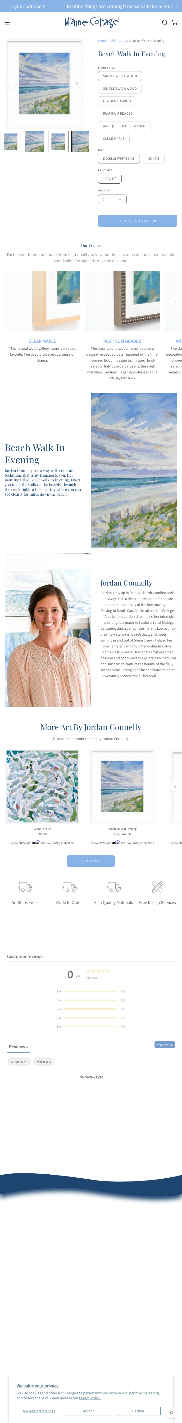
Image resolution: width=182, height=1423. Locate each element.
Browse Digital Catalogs (114, 1228)
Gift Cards (103, 1251)
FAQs (9, 1228)
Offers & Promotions (21, 1220)
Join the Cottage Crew (113, 1236)
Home (102, 40)
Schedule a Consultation (115, 1212)
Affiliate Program (109, 1304)
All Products (119, 40)
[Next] (176, 6)
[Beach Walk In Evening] (10, 141)
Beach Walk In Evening (122, 829)
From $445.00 (122, 834)
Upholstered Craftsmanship (26, 1288)
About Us (12, 1204)
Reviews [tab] (18, 1046)
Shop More (91, 861)
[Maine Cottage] (91, 22)
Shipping (12, 1236)
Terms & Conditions (20, 1244)
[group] (91, 6)
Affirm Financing (109, 1244)
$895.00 (42, 834)
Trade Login (105, 1280)
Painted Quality (17, 1280)
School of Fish (42, 829)
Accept (88, 1411)
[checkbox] (44, 1061)
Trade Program (107, 1288)
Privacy (10, 1319)
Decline (138, 1411)
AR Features (14, 1296)
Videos (10, 1312)
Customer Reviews (19, 1212)
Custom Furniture (109, 1296)
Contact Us (13, 1251)
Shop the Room (108, 1220)
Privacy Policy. (90, 1397)
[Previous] (6, 6)
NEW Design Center (111, 1204)
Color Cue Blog (16, 1304)
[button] (164, 22)
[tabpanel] (91, 1093)
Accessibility (14, 1327)
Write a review (164, 1044)
